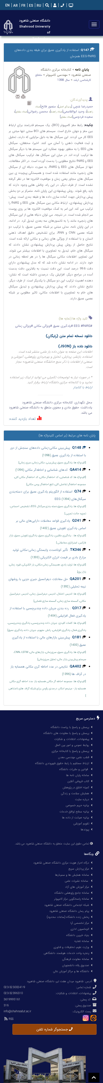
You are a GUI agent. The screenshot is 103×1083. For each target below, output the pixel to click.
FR (22, 6)
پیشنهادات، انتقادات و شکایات (71, 739)
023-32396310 (13, 993)
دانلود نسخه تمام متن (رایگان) (69, 336)
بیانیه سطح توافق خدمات (74, 811)
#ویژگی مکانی (42, 325)
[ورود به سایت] (54, 6)
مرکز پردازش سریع (79, 868)
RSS (10, 1019)
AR (15, 6)
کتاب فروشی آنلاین (78, 781)
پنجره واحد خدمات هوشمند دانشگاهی (66, 953)
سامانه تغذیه (81, 941)
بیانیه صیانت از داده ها (75, 817)
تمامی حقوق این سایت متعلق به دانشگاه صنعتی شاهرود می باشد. (52, 844)
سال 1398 (64, 80)
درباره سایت (82, 799)
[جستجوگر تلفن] (62, 6)
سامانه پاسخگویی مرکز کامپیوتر (71, 899)
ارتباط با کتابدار (82, 387)
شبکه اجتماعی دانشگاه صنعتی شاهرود (66, 905)
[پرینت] (23, 96)
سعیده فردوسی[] (76, 116)
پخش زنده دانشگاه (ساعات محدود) (68, 917)
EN (7, 5)
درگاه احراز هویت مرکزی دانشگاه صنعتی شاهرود (61, 862)
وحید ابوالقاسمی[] (67, 111)
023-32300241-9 (14, 987)
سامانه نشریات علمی (77, 881)
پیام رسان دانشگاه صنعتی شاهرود (69, 911)
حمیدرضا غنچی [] (75, 106)
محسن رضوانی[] (31, 111)
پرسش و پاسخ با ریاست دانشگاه (70, 727)
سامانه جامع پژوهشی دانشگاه (71, 893)
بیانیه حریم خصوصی (77, 805)
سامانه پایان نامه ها (77, 775)
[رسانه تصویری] (70, 6)
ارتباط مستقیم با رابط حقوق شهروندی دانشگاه (62, 763)
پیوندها (85, 829)
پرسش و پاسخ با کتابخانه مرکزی (70, 751)
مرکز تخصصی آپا (79, 923)
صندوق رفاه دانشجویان (75, 965)
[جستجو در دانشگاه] (47, 6)
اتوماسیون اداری (79, 929)
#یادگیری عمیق (62, 325)
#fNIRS (81, 325)
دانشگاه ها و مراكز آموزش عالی (71, 971)
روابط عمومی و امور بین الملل (72, 745)
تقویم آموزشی (81, 823)
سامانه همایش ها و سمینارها (72, 875)
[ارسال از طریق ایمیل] (18, 96)
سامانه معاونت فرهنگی (75, 959)
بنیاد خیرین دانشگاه (77, 935)
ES (30, 6)
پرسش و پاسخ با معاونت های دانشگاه (66, 733)
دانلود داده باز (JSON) (75, 346)
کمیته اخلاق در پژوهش (76, 787)
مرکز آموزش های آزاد (77, 887)
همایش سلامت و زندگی (75, 793)
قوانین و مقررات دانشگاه (73, 769)
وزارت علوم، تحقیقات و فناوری (71, 947)
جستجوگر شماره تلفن (52, 1029)
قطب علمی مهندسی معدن (73, 757)
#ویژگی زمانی (24, 325)
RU (38, 6)
